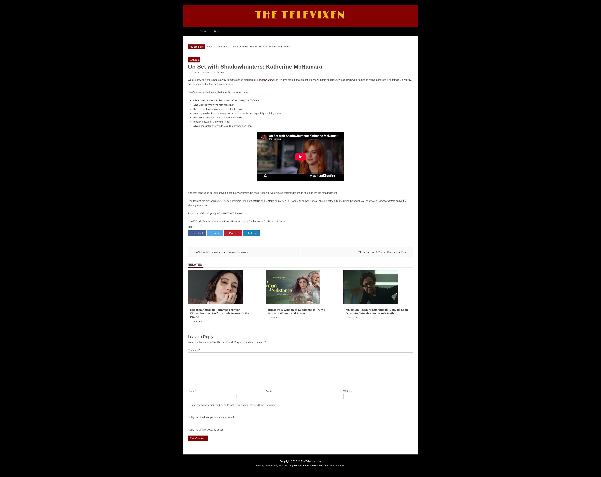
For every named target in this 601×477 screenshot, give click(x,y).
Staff (216, 31)
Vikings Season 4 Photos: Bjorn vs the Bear (382, 252)
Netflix (245, 221)
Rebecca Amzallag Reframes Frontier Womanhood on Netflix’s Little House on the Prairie (219, 313)
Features (194, 59)
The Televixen (300, 15)
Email (270, 391)
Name (192, 391)
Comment (194, 350)
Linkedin (252, 233)
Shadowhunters (265, 80)
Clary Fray (207, 221)
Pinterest (234, 233)
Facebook (198, 233)
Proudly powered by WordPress (274, 465)
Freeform (269, 201)
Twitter (216, 233)
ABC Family (196, 221)
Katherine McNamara (231, 221)
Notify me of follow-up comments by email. (211, 417)
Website (347, 391)
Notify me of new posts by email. (205, 429)
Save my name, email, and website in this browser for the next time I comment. (233, 405)
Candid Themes (336, 465)
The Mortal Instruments (274, 221)
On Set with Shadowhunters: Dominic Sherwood (221, 252)
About (203, 31)
